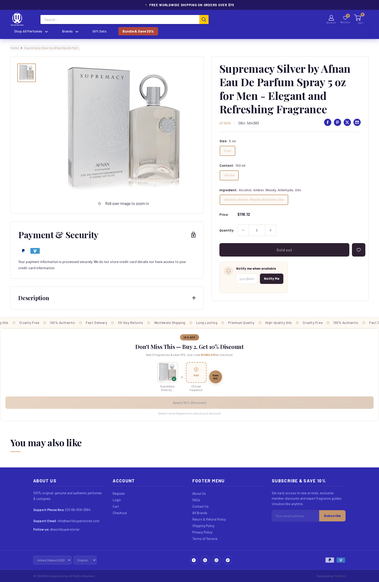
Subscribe (332, 516)
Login (117, 500)
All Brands (199, 513)
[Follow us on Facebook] (194, 560)
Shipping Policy (203, 526)
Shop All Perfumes (28, 31)
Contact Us (200, 506)
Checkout (120, 513)
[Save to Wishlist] (358, 250)
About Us (199, 493)
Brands (67, 31)
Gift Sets (99, 31)
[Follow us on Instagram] (216, 560)
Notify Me (271, 278)
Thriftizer (340, 576)
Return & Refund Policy (209, 519)
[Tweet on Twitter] (347, 122)
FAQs (196, 500)
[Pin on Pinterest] (337, 122)
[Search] (204, 19)
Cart (116, 506)
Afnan (225, 123)
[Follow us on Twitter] (205, 560)
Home (14, 48)
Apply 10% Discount (189, 402)
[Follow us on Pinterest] (228, 560)
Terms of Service (204, 539)
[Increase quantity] (270, 230)
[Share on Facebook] (327, 122)
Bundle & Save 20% (138, 31)
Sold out (284, 250)
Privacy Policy (202, 532)
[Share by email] (357, 122)
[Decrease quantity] (243, 230)
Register (119, 493)
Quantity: (226, 230)
